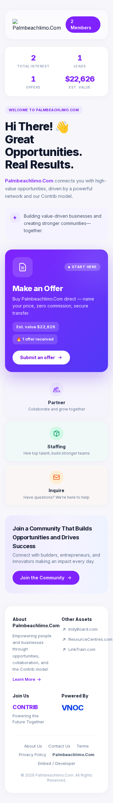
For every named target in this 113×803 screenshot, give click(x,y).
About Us (33, 746)
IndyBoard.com (83, 629)
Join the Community (42, 577)
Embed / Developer (56, 763)
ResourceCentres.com (90, 639)
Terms (83, 746)
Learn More (24, 679)
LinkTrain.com (81, 649)
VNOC (73, 707)
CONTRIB (25, 707)
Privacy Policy (32, 754)
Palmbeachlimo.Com (73, 754)
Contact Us (59, 746)
